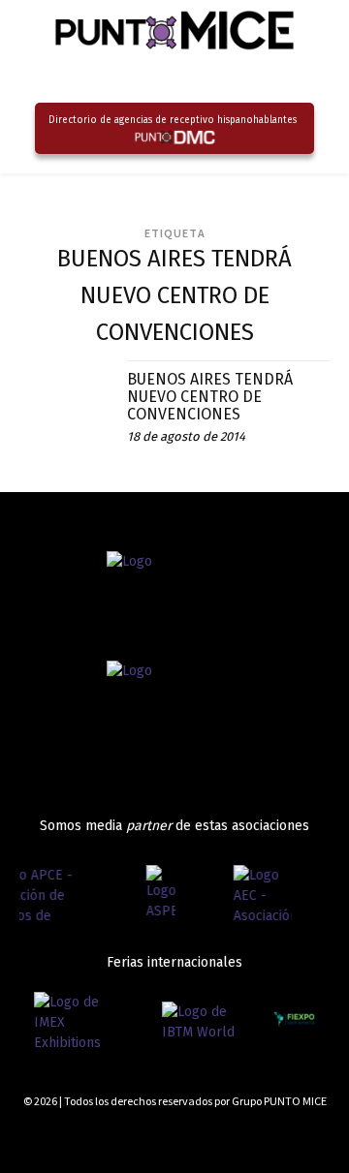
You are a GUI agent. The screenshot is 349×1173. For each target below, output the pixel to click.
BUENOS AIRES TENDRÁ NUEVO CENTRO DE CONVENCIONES (210, 396)
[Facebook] (219, 1137)
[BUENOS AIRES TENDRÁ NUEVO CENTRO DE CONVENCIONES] (65, 406)
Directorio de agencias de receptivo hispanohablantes (172, 120)
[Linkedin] (288, 1137)
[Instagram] (254, 1137)
